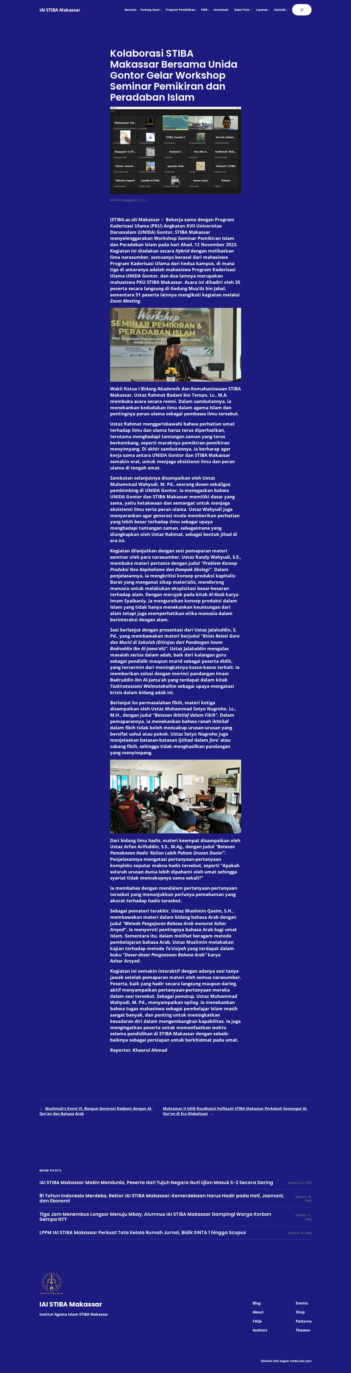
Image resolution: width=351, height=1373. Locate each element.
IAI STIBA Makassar (59, 10)
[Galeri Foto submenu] (251, 10)
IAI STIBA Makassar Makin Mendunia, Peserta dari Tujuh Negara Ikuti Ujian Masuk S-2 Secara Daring (156, 1182)
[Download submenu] (229, 10)
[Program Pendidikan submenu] (196, 10)
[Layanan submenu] (269, 10)
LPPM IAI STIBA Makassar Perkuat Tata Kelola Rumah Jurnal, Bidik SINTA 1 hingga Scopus (142, 1232)
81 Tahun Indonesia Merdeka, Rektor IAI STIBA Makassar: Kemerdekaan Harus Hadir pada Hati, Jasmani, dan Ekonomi (161, 1198)
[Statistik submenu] (287, 10)
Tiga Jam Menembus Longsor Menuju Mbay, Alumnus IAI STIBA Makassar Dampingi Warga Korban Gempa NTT (155, 1217)
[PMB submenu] (209, 10)
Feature (143, 200)
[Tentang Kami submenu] (161, 10)
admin (130, 200)
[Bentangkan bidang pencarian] (302, 9)
